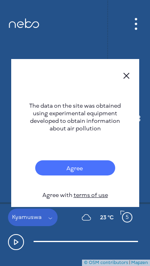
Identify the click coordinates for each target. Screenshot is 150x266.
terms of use (91, 195)
